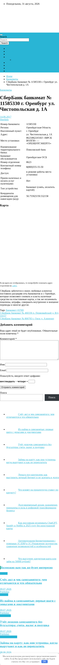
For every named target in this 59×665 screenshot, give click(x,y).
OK (44, 661)
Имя (2, 364)
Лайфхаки (5, 615)
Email (3, 370)
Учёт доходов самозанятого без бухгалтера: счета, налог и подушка (24, 623)
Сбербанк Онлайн (16, 71)
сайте (14, 286)
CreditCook (9, 10)
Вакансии (11, 68)
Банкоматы (12, 51)
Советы (4, 594)
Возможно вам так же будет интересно (27, 567)
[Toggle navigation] (1, 34)
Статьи (4, 573)
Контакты (11, 62)
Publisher (4, 592)
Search (3, 36)
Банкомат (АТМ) (15, 310)
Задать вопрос (20, 59)
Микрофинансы (8, 637)
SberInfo (4, 119)
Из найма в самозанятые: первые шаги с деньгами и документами (28, 602)
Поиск (3, 392)
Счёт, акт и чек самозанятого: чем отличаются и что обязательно (23, 581)
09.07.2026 (5, 589)
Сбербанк (11, 48)
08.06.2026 (5, 652)
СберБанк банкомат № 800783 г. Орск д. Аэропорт (27, 318)
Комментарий (8, 338)
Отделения (12, 54)
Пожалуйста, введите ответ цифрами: (20, 376)
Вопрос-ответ (13, 57)
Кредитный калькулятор (19, 65)
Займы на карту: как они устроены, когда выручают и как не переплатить (29, 644)
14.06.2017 (5, 116)
